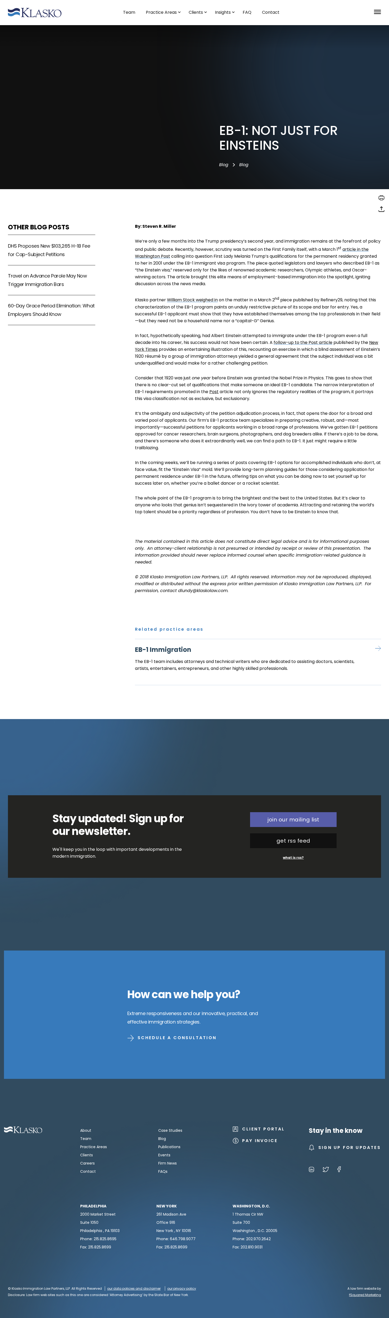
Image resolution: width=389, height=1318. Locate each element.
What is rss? (293, 857)
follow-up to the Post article (303, 342)
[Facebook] (339, 1170)
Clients (86, 1155)
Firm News (167, 1163)
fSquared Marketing (365, 1295)
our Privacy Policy (181, 1288)
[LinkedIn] (311, 1170)
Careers (87, 1163)
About (85, 1130)
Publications (169, 1146)
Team (85, 1138)
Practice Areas (93, 1146)
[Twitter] (326, 1170)
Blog (223, 165)
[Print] (381, 200)
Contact (88, 1171)
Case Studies (170, 1130)
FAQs (163, 1171)
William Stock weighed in (192, 300)
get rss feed (293, 840)
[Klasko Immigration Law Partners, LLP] (34, 12)
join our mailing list (293, 819)
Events (164, 1155)
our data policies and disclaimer (134, 1288)
